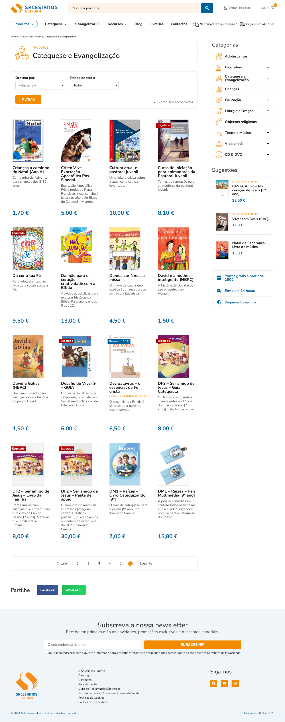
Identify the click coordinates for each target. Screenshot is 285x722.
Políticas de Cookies (91, 698)
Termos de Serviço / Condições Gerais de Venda (109, 693)
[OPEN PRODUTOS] (32, 24)
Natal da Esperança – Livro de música (249, 245)
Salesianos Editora (245, 181)
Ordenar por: (25, 78)
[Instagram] (235, 683)
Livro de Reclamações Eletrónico (99, 689)
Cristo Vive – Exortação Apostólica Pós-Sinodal (76, 173)
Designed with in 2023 (259, 713)
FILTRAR (28, 99)
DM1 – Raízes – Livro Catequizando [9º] (127, 495)
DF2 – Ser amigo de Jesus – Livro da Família (30, 495)
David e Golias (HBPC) (26, 385)
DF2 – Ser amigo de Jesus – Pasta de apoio (79, 495)
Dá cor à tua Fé (26, 275)
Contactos (85, 680)
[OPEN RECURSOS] (126, 24)
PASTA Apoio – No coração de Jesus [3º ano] (249, 190)
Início (14, 36)
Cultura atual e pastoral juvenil (123, 169)
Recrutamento (87, 684)
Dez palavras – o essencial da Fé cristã (124, 387)
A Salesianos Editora (91, 671)
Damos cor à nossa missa (127, 277)
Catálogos (85, 675)
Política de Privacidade (93, 702)
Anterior (62, 563)
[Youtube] (224, 683)
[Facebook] (213, 683)
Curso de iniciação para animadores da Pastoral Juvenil (176, 171)
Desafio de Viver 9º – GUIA (79, 385)
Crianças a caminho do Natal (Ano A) (30, 169)
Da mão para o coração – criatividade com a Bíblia (78, 281)
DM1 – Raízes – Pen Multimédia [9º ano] (176, 493)
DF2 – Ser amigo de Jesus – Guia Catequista (176, 387)
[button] (47, 590)
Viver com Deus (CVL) (250, 219)
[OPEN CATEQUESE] (65, 24)
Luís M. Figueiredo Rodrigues (128, 396)
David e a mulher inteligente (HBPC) (175, 277)
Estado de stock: (82, 78)
